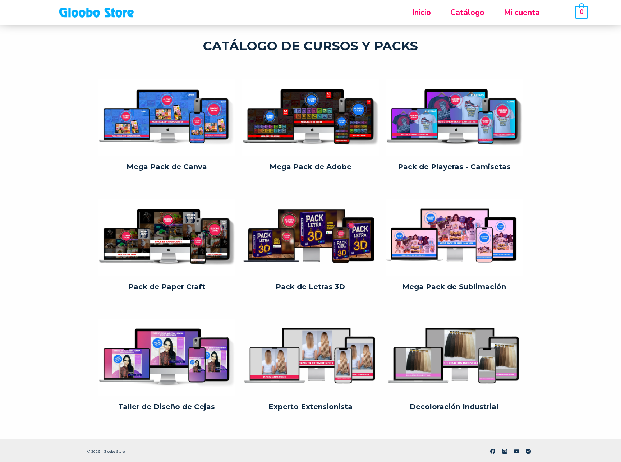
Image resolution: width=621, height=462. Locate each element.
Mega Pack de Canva (166, 166)
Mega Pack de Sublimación (454, 286)
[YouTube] (516, 451)
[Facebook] (493, 451)
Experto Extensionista (310, 406)
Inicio (421, 12)
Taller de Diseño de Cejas (166, 406)
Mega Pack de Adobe (310, 166)
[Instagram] (505, 451)
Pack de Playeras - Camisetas (454, 166)
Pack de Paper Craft (166, 286)
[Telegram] (528, 451)
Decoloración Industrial (454, 406)
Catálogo (467, 12)
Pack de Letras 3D (310, 286)
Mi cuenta (522, 12)
